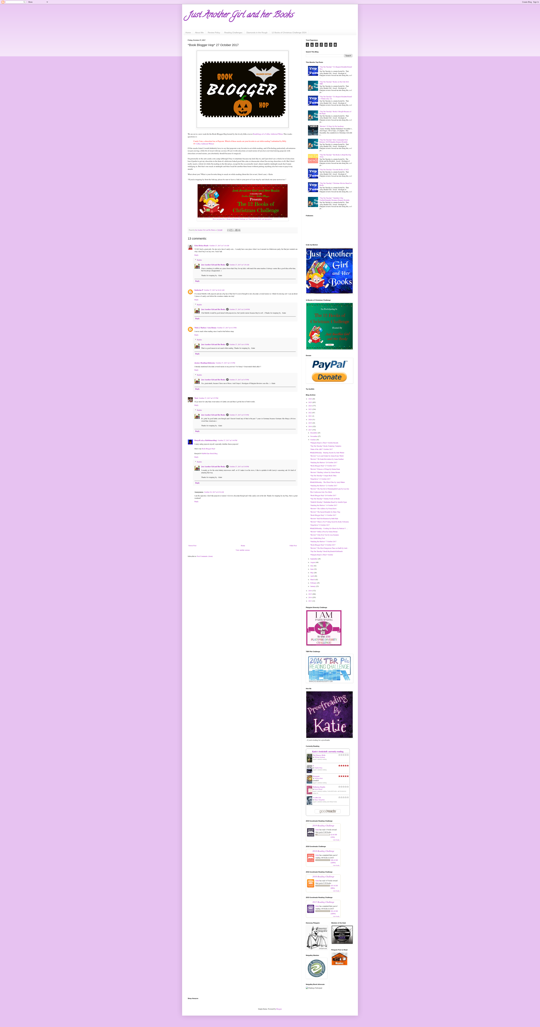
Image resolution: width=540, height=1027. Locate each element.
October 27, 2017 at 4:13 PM (227, 327)
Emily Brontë (318, 789)
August (313, 562)
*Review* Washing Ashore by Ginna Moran (325, 472)
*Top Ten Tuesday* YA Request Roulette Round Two (336, 68)
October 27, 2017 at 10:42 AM (214, 290)
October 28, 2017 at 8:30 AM (214, 492)
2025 (310, 402)
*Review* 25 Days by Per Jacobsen (332, 126)
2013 (310, 601)
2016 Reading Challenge (323, 876)
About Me (199, 32)
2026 (310, 399)
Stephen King (318, 768)
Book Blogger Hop (208, 448)
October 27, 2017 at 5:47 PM (239, 379)
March (312, 579)
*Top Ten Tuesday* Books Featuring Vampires (325, 446)
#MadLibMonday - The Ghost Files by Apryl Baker (327, 482)
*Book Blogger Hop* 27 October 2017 (323, 465)
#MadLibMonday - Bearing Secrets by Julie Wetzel (327, 452)
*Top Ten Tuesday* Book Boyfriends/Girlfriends (326, 551)
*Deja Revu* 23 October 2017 (320, 479)
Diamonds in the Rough (257, 32)
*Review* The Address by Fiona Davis (323, 508)
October (313, 439)
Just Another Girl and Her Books (213, 265)
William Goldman (320, 757)
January (313, 586)
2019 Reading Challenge (323, 825)
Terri (196, 398)
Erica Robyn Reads (201, 245)
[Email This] (228, 230)
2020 (310, 419)
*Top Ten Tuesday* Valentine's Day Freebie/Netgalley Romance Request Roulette (334, 199)
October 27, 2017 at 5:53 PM (239, 415)
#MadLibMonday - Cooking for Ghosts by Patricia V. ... (329, 528)
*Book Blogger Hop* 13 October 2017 (323, 515)
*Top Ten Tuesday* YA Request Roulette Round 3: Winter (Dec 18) (336, 97)
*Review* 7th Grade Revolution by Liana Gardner (327, 459)
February (313, 583)
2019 (310, 423)
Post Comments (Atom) (205, 556)
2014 (310, 597)
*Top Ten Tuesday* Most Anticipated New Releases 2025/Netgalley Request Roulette (334, 141)
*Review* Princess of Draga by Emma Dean (325, 469)
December (314, 433)
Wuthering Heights (319, 787)
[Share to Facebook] (236, 230)
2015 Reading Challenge (323, 901)
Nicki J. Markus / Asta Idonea (205, 327)
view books (336, 840)
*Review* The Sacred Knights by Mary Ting (325, 512)
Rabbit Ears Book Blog (210, 453)
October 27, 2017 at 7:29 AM (239, 265)
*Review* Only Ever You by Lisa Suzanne (324, 535)
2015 (310, 594)
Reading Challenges (233, 32)
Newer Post (192, 545)
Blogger (279, 1009)
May (312, 572)
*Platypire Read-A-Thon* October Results (324, 443)
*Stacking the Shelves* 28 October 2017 (323, 462)
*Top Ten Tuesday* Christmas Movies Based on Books (336, 184)
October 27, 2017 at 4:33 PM (225, 363)
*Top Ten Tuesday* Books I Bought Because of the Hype (335, 112)
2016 (310, 590)
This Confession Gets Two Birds (321, 492)
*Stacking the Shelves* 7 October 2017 (323, 541)
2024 (310, 405)
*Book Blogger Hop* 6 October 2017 (322, 545)
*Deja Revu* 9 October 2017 (320, 525)
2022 (310, 412)
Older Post (293, 545)
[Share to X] (233, 230)
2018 (310, 426)
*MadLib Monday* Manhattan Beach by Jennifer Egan (328, 502)
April (312, 576)
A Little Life (317, 797)
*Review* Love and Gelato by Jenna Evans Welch (327, 456)
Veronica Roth (319, 778)
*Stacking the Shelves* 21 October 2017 (323, 485)
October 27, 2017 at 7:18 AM (219, 245)
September (314, 559)
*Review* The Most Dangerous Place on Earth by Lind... (329, 548)
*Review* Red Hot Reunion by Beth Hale (324, 518)
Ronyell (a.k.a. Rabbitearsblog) (205, 440)
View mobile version (243, 550)
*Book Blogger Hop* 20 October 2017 (323, 495)
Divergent (316, 776)
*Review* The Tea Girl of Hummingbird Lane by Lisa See (329, 489)
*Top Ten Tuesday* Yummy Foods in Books (325, 498)
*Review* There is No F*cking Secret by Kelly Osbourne (329, 522)
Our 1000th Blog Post (317, 538)
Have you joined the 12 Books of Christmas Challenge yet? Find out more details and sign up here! (242, 219)
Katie (317, 829)
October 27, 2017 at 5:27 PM (208, 398)
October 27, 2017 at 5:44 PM (227, 440)
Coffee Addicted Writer (204, 143)
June (312, 569)
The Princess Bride (319, 755)
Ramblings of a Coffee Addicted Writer (268, 134)
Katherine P (198, 290)
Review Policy (214, 32)
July (312, 565)
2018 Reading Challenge (323, 850)
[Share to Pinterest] (239, 230)
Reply (196, 255)
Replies (199, 260)
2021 (310, 416)
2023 (310, 409)
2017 (310, 430)
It (313, 765)
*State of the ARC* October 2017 (321, 449)
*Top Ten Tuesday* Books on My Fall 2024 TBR (334, 83)
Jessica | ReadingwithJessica (204, 363)
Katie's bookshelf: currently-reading (327, 751)
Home (188, 32)
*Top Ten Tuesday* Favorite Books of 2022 (334, 169)
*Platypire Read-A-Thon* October (321, 554)
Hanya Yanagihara (320, 800)
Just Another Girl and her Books (240, 15)
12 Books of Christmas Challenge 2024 (289, 32)
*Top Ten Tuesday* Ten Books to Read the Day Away (335, 156)
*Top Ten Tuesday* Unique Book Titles (323, 475)
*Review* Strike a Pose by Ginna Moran (324, 531)
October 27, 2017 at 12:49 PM (240, 309)
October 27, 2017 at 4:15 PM (239, 344)
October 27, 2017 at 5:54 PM (239, 466)
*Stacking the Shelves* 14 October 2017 (323, 505)
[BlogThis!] (231, 230)
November (314, 436)
